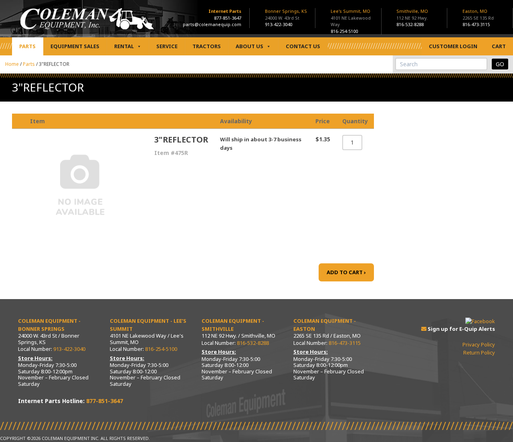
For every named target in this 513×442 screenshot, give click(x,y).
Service (167, 46)
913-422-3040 (278, 24)
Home (12, 64)
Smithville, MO (412, 14)
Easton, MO (478, 14)
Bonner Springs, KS (286, 14)
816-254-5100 (344, 31)
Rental (124, 46)
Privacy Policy (479, 344)
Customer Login (453, 46)
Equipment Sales (74, 46)
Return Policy (479, 352)
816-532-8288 (410, 24)
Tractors (206, 46)
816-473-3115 (476, 24)
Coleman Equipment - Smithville (233, 324)
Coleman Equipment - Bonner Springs (49, 324)
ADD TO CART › (346, 272)
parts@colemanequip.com (212, 24)
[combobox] (441, 64)
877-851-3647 (227, 18)
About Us (249, 46)
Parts (27, 46)
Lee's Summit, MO (351, 17)
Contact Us (303, 46)
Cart (499, 46)
